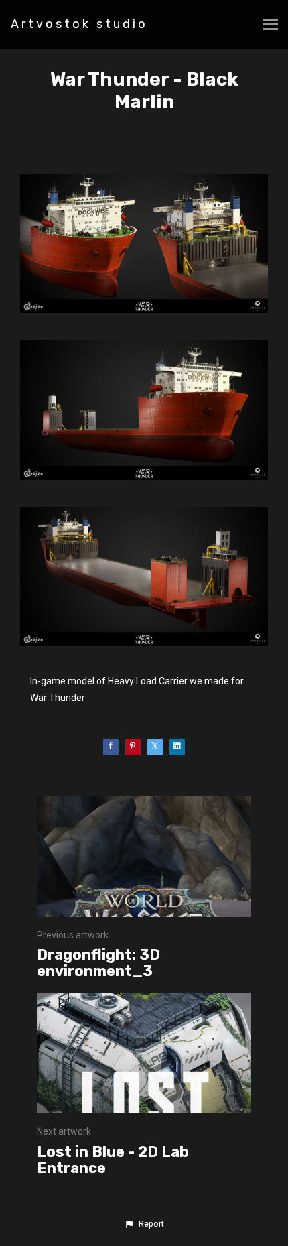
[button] (144, 1224)
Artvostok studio (79, 24)
